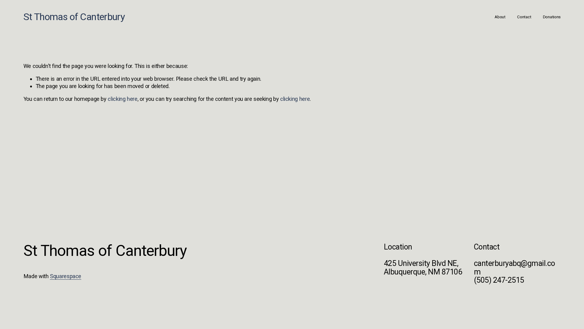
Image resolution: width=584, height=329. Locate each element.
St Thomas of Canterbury (74, 17)
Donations (552, 16)
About (500, 16)
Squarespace (65, 276)
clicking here (122, 99)
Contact (524, 16)
